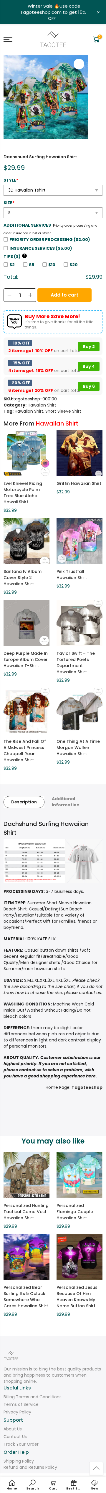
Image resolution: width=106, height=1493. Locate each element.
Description (24, 802)
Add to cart (64, 295)
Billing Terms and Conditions (33, 1397)
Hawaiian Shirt (42, 405)
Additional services (27, 225)
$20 (73, 265)
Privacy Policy (17, 1412)
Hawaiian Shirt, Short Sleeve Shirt (48, 411)
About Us (13, 1429)
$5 (31, 265)
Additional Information (66, 802)
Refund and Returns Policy (30, 1467)
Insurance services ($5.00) (40, 248)
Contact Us (15, 1436)
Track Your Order (21, 1444)
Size (9, 203)
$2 (12, 265)
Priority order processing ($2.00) (49, 239)
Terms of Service (21, 1404)
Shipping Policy (19, 1461)
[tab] (24, 802)
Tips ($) (15, 256)
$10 (51, 265)
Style (11, 180)
